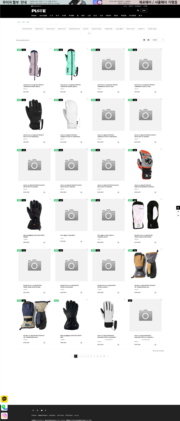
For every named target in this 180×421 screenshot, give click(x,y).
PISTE (23, 22)
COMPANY (34, 415)
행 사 (140, 15)
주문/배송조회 (138, 6)
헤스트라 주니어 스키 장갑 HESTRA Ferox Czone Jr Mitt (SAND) (32, 286)
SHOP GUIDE (60, 415)
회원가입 (131, 6)
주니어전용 (132, 15)
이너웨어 (71, 15)
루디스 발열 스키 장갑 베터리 (67, 235)
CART (144, 10)
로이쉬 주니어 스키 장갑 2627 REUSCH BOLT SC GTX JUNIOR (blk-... (33, 135)
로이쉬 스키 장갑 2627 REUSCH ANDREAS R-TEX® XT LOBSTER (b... (107, 135)
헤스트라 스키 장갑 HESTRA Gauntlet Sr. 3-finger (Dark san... (145, 286)
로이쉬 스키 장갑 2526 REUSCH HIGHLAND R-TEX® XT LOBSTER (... (144, 336)
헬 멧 (83, 15)
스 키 (51, 15)
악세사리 (108, 15)
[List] (148, 39)
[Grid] (144, 39)
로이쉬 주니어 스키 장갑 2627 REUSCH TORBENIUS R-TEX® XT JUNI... (108, 85)
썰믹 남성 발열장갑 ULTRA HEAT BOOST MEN (71, 336)
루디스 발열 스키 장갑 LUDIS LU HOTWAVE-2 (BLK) (106, 236)
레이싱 (116, 15)
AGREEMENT (52, 415)
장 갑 (95, 15)
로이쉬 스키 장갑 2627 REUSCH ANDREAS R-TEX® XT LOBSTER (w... (70, 135)
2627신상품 (43, 15)
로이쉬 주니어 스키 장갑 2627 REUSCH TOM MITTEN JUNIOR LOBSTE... (33, 85)
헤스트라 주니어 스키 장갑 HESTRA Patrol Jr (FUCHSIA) (69, 286)
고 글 (89, 15)
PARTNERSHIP (69, 415)
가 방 (101, 15)
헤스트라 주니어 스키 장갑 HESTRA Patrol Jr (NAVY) (107, 286)
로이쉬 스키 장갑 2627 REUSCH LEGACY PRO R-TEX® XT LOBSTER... (145, 135)
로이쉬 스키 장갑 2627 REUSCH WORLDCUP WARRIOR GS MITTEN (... (145, 186)
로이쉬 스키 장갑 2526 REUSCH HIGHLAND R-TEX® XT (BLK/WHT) (107, 336)
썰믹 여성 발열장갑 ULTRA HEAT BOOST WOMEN (34, 236)
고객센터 (145, 6)
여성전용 (123, 15)
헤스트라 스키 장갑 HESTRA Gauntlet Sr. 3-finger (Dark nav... (33, 336)
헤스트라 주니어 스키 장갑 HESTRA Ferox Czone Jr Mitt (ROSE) (144, 236)
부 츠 (57, 15)
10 (104, 356)
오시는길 (76, 415)
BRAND (34, 15)
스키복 (64, 15)
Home (18, 22)
